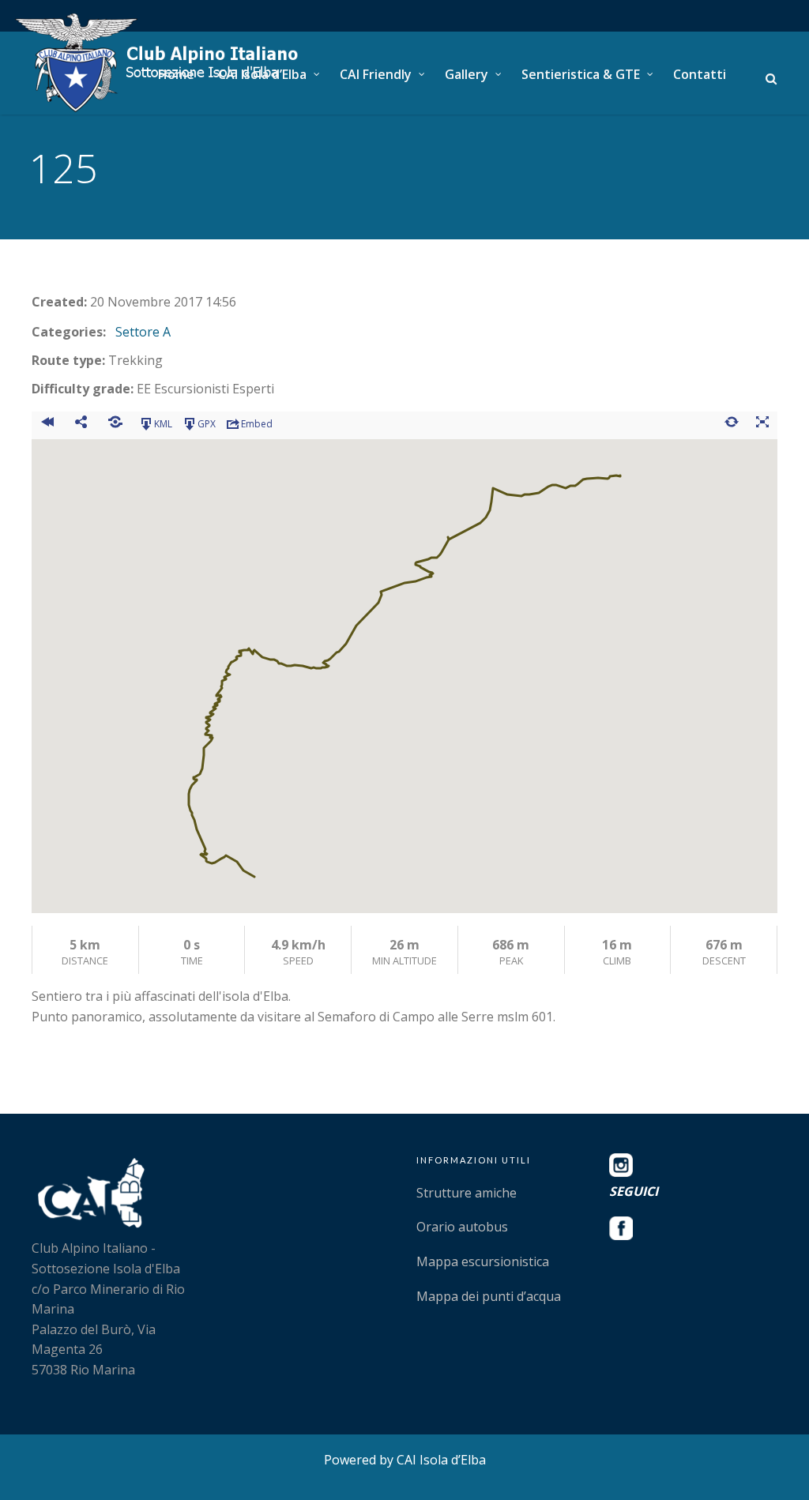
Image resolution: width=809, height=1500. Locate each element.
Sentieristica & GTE (580, 74)
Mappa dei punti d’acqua (488, 1296)
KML (163, 423)
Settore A (143, 331)
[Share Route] (81, 424)
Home (176, 74)
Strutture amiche (466, 1192)
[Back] (47, 424)
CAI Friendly (376, 74)
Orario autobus (462, 1226)
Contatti (699, 74)
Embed (257, 423)
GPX (207, 423)
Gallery (466, 74)
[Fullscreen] (762, 424)
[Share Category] (115, 424)
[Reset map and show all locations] (731, 424)
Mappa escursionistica (482, 1261)
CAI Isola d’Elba (262, 74)
